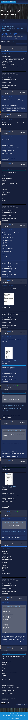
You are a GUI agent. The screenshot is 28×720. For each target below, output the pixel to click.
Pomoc (8, 713)
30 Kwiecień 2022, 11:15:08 (8, 285)
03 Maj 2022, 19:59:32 (6, 518)
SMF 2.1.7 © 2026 (10, 716)
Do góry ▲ (19, 713)
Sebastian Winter (11, 385)
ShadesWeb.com (17, 718)
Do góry (3, 702)
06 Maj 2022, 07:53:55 (6, 653)
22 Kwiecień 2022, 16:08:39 (7, 96)
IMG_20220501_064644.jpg (10, 360)
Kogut (8, 114)
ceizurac (8, 48)
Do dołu (3, 41)
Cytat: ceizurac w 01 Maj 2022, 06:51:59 (12, 430)
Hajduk (8, 597)
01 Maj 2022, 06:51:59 (7, 336)
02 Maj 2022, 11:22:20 (6, 426)
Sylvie (21, 28)
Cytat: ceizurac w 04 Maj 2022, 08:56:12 (12, 606)
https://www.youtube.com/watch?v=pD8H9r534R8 (13, 405)
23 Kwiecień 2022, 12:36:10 (7, 119)
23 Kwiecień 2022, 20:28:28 (7, 136)
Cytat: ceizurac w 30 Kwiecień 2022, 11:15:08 (13, 396)
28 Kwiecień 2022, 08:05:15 (7, 169)
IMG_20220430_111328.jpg (10, 305)
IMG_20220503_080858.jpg (10, 486)
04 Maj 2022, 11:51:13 (6, 602)
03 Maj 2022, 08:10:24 (7, 466)
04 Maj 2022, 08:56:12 (6, 548)
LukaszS (9, 91)
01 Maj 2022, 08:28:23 (6, 392)
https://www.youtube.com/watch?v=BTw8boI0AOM (13, 531)
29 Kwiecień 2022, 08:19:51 (7, 229)
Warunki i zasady (13, 713)
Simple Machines (17, 716)
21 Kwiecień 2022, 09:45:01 (7, 53)
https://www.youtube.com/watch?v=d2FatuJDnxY (13, 443)
